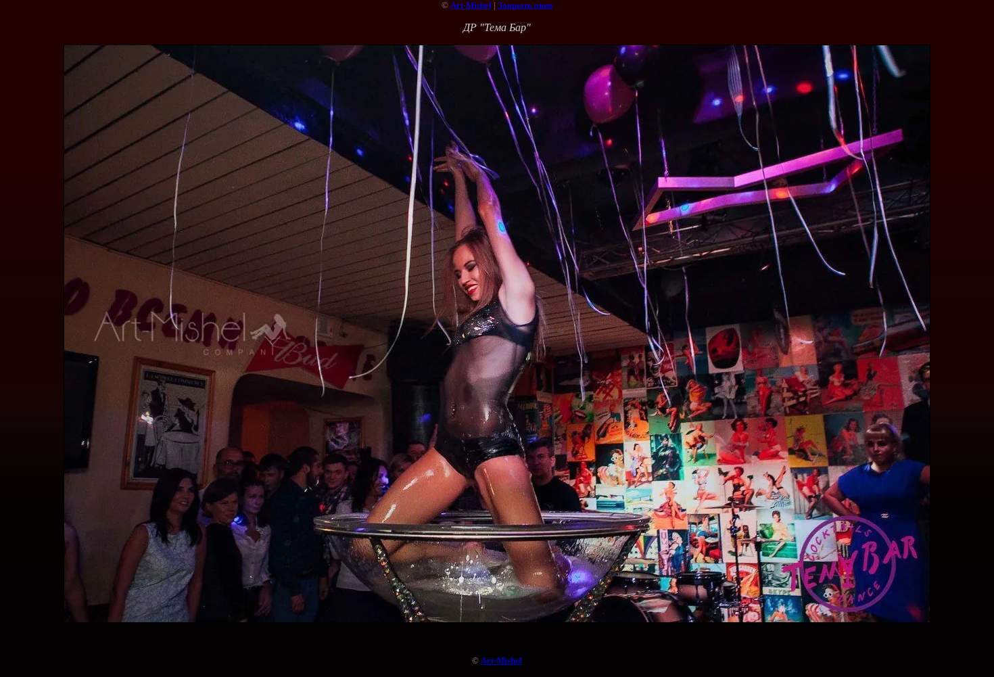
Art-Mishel (471, 5)
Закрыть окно (525, 5)
